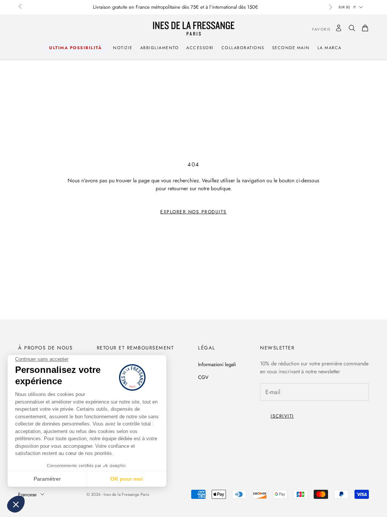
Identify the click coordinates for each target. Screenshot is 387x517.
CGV (203, 377)
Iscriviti (282, 416)
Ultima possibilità (75, 48)
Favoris (316, 29)
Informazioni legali (217, 364)
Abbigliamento (159, 48)
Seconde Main (291, 48)
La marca (329, 48)
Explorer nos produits (193, 211)
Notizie (123, 48)
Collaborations (243, 48)
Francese (27, 494)
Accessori (200, 48)
